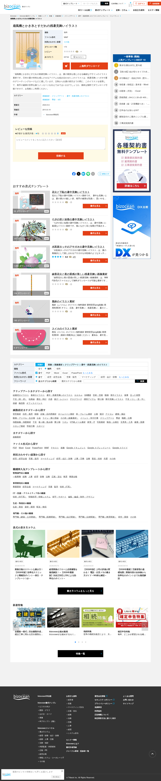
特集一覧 (80, 653)
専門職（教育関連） (107, 516)
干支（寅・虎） (20, 399)
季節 (53, 99)
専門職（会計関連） (68, 516)
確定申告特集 (124, 631)
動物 (107, 395)
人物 (96, 413)
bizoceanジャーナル (46, 728)
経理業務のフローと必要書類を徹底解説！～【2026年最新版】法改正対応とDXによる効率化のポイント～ (63, 574)
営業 (50, 486)
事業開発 (17, 486)
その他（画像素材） (69, 418)
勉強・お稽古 (113, 422)
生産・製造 (18, 506)
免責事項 (98, 707)
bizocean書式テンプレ (28, 16)
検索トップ (42, 16)
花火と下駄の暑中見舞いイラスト (71, 192)
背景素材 (17, 413)
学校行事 (31, 426)
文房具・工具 (126, 422)
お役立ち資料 (138, 10)
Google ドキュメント (76, 447)
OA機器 (87, 395)
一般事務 (17, 476)
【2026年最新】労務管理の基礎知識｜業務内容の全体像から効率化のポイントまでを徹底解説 (132, 574)
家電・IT (91, 422)
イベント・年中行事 (89, 418)
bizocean (13, 16)
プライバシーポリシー (104, 703)
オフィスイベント (34, 403)
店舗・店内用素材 (48, 413)
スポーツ (40, 426)
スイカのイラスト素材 (64, 328)
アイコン (109, 413)
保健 (15, 403)
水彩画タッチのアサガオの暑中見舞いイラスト (78, 246)
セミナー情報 (153, 10)
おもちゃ (78, 395)
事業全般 (73, 476)
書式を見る (95, 206)
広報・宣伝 (57, 476)
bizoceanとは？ (72, 743)
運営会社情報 (100, 696)
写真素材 (101, 422)
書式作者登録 (71, 747)
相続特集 (88, 631)
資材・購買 (30, 506)
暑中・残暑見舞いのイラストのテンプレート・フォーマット (98, 16)
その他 (66, 42)
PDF (15, 447)
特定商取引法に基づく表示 (105, 718)
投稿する (60, 156)
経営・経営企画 (20, 458)
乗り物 (57, 422)
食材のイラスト (38, 395)
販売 (56, 486)
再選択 (40, 365)
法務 (88, 458)
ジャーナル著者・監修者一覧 (77, 751)
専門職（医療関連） (48, 516)
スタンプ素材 (19, 426)
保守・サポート (59, 496)
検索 (106, 3)
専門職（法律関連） (87, 516)
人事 (30, 476)
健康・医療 (139, 422)
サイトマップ (128, 703)
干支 (35, 422)
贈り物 (101, 399)
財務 (42, 476)
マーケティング (48, 458)
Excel (27, 447)
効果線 (32, 399)
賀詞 (102, 413)
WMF (46, 447)
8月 (59, 99)
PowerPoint (37, 447)
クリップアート (70, 16)
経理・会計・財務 (64, 458)
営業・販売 (34, 458)
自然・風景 (28, 413)
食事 (126, 395)
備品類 (22, 403)
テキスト (55, 447)
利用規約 (98, 711)
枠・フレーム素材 (84, 413)
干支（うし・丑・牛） (135, 399)
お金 (39, 418)
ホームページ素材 (66, 413)
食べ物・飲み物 (45, 422)
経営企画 (27, 486)
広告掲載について (117, 3)
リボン (65, 422)
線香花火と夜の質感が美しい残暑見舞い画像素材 (79, 274)
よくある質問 (128, 696)
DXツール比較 (84, 10)
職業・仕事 (127, 418)
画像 (51, 16)
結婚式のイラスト (21, 395)
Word (21, 447)
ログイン (141, 3)
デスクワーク (76, 399)
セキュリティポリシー (104, 699)
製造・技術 (97, 458)
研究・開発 (123, 516)
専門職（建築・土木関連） (25, 516)
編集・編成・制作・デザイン (81, 496)
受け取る (56, 777)
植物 (36, 413)
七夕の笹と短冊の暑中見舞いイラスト (73, 219)
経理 (36, 476)
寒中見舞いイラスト (114, 399)
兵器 (50, 399)
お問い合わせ (128, 699)
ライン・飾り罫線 (51, 418)
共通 (106, 458)
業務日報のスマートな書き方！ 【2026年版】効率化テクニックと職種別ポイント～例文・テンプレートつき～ (29, 574)
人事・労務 (79, 458)
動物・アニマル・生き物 (24, 418)
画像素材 (58, 16)
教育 (65, 476)
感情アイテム (90, 399)
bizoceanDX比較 (44, 696)
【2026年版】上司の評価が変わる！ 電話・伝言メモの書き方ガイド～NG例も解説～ (97, 572)
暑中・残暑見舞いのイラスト (78, 96)
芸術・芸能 (98, 395)
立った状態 (135, 395)
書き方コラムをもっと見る (80, 591)
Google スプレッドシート (99, 447)
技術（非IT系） (20, 496)
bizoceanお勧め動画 (58, 631)
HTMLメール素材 (78, 422)
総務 (25, 476)
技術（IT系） (66, 486)
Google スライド (120, 447)
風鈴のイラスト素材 (63, 301)
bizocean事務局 (52, 114)
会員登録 (155, 3)
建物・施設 (120, 413)
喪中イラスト (116, 395)
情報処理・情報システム (39, 496)
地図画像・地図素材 (22, 422)
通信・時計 (41, 399)
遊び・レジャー (61, 399)
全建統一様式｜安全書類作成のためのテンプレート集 (39, 631)
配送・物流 (41, 506)
